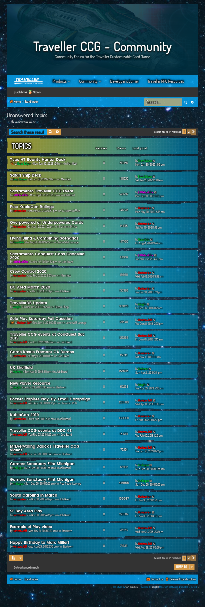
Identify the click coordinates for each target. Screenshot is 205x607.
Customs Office (71, 211)
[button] (193, 132)
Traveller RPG (69, 403)
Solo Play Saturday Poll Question (41, 319)
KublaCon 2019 (24, 415)
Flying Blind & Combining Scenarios (44, 238)
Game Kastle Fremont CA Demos (42, 352)
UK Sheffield (21, 368)
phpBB (155, 587)
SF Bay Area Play (26, 511)
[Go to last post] (154, 161)
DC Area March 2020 (30, 287)
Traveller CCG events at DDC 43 (41, 431)
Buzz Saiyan (24, 163)
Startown (61, 387)
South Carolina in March (33, 495)
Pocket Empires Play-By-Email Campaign (50, 399)
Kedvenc (18, 371)
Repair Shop (61, 307)
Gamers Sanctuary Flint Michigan (42, 464)
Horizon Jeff (24, 322)
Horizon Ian (19, 211)
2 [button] (189, 131)
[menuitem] (180, 579)
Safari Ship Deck (25, 175)
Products (59, 81)
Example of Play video (31, 527)
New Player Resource (30, 383)
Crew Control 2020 (28, 272)
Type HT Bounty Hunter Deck (38, 160)
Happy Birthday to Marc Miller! (39, 543)
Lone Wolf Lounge (68, 242)
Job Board (69, 195)
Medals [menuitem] (36, 92)
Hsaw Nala (18, 242)
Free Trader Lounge (70, 483)
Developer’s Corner (124, 81)
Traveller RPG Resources (166, 81)
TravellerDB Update (28, 303)
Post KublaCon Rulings (32, 207)
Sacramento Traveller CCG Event (42, 191)
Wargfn (17, 307)
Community (88, 81)
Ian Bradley (132, 587)
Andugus (18, 468)
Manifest (72, 163)
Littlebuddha (20, 195)
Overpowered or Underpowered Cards (46, 223)
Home (29, 81)
